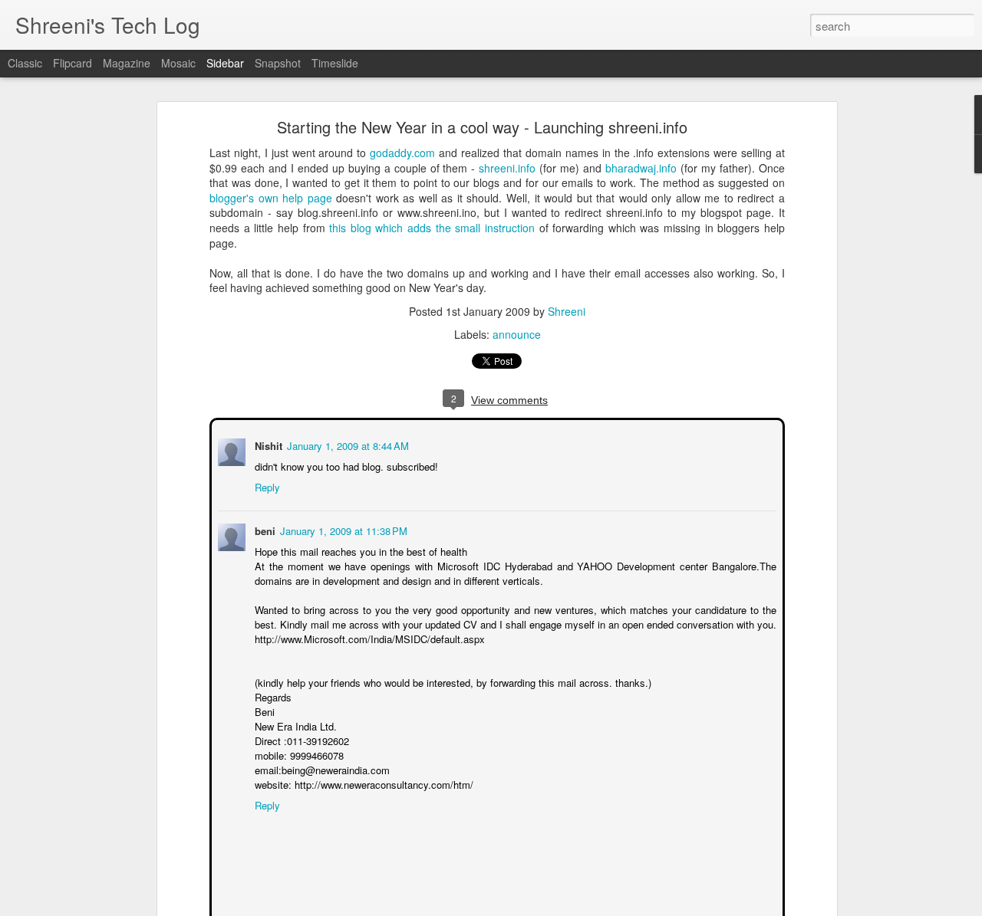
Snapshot (278, 63)
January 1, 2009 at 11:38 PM (342, 529)
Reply (265, 485)
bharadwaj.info (641, 168)
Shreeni (566, 311)
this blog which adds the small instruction (432, 227)
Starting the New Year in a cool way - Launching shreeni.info (482, 127)
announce (517, 334)
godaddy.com (402, 152)
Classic (25, 63)
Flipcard (72, 63)
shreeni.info (507, 168)
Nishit (267, 444)
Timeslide (334, 63)
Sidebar (225, 63)
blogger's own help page (270, 197)
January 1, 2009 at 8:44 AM (346, 444)
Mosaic (178, 63)
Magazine (126, 63)
